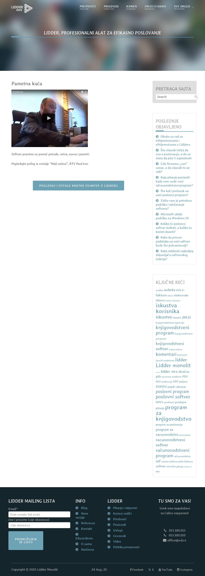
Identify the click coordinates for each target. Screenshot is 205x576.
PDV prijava (180, 381)
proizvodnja (184, 435)
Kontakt (86, 529)
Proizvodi (119, 525)
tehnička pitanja (175, 466)
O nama (86, 544)
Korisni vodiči (122, 513)
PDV (185, 376)
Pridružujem (26, 540)
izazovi (177, 317)
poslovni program (172, 391)
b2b (178, 290)
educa (170, 295)
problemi (169, 402)
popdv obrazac (177, 386)
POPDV (161, 387)
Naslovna (87, 549)
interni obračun (173, 300)
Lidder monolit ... (173, 368)
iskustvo (164, 317)
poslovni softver (173, 396)
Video (116, 541)
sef (158, 461)
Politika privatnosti (125, 547)
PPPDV (159, 402)
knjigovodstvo (175, 349)
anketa (169, 289)
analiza (159, 290)
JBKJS (186, 317)
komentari (166, 354)
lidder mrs (169, 371)
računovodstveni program (173, 453)
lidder (181, 359)
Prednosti (119, 519)
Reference (87, 523)
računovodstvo (182, 456)
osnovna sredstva (171, 376)
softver (161, 466)
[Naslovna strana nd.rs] (22, 8)
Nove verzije (81, 515)
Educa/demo (84, 538)
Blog (83, 508)
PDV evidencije (164, 381)
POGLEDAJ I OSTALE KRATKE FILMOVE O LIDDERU (78, 185)
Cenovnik (119, 536)
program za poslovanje (169, 424)
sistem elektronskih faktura (177, 461)
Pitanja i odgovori (124, 508)
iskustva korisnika (167, 308)
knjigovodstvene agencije (170, 322)
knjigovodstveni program (172, 330)
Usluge (117, 530)
